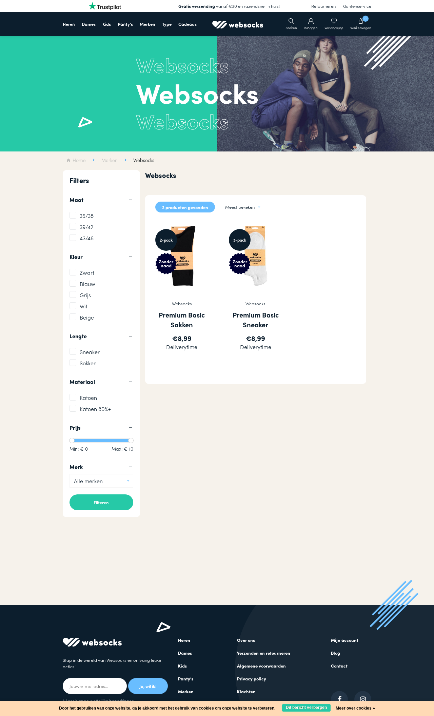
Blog (335, 653)
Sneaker (90, 352)
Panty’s (185, 678)
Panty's (125, 24)
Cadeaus (187, 24)
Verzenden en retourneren (263, 653)
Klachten (246, 691)
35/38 (87, 216)
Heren (69, 24)
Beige (87, 317)
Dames (89, 24)
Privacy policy (251, 678)
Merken (147, 24)
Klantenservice (356, 6)
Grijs (85, 295)
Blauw (87, 284)
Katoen (88, 398)
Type (167, 24)
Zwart (87, 273)
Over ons (246, 640)
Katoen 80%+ (95, 409)
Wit (83, 306)
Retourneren (323, 6)
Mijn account (344, 640)
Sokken (88, 363)
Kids (106, 24)
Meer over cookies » (355, 708)
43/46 (87, 238)
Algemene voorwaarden (261, 665)
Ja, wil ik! (148, 686)
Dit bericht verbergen (306, 707)
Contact (339, 665)
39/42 (86, 227)
